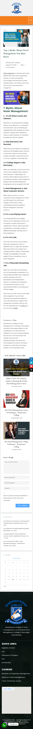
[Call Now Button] (4, 725)
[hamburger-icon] (30, 20)
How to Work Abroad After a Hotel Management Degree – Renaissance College (14, 543)
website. (15, 308)
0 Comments (10, 67)
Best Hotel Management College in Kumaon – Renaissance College (16, 444)
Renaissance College (13, 63)
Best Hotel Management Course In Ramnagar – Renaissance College (16, 412)
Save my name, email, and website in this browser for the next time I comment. (15, 498)
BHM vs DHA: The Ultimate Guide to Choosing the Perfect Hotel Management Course (16, 381)
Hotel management (8, 73)
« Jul (4, 586)
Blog (22, 65)
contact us (24, 305)
